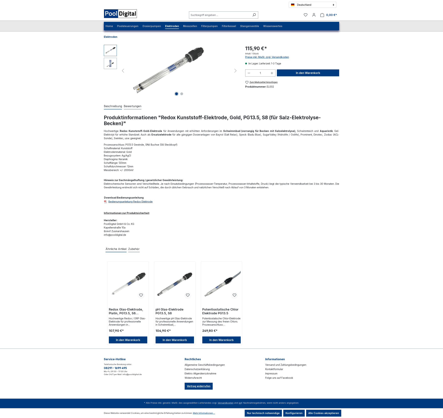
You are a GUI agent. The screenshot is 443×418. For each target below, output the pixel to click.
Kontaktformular (274, 369)
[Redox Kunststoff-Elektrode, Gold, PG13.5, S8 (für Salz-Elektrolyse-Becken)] (168, 71)
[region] (171, 71)
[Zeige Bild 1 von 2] (176, 93)
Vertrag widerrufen (198, 386)
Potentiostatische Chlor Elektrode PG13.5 (220, 311)
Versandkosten (225, 403)
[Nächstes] (235, 71)
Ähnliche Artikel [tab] (116, 249)
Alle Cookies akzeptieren (323, 413)
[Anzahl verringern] (248, 73)
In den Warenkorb (308, 73)
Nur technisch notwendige (263, 413)
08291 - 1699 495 (115, 368)
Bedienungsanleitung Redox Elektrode (131, 201)
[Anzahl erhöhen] (272, 73)
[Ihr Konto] (314, 14)
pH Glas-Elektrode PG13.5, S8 (169, 311)
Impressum (271, 373)
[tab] (113, 106)
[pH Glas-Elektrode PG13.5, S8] (175, 284)
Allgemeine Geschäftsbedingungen (205, 364)
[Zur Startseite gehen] (125, 14)
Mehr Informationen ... (204, 413)
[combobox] (219, 15)
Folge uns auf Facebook (279, 377)
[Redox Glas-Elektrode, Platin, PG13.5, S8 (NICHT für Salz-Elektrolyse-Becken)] (128, 284)
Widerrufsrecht (193, 377)
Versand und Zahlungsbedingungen (285, 364)
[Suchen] (254, 15)
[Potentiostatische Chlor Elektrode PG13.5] (221, 284)
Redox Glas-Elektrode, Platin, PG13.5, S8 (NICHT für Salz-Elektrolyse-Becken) (126, 311)
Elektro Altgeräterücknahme (200, 373)
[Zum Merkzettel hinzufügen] (141, 295)
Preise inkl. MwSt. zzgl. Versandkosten (267, 57)
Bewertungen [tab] (132, 106)
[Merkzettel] (305, 14)
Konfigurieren (294, 413)
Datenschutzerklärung (197, 369)
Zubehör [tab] (134, 249)
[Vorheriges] (122, 71)
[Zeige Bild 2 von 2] (181, 93)
